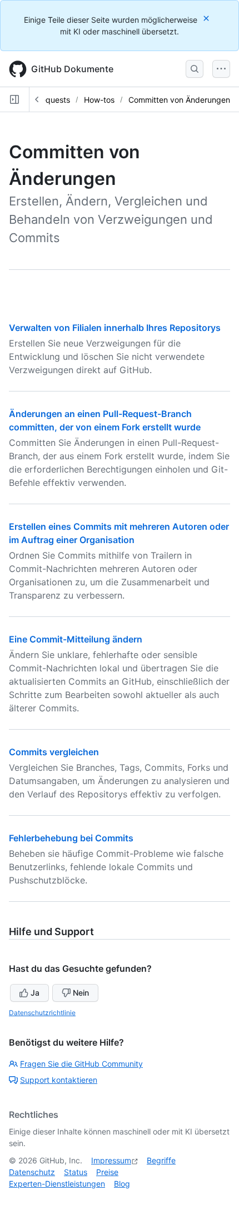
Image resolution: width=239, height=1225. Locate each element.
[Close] (207, 18)
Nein (81, 992)
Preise (107, 1172)
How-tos (99, 99)
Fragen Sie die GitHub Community (81, 1063)
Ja (35, 992)
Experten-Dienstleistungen (57, 1183)
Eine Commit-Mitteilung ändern (75, 639)
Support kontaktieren (58, 1080)
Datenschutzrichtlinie (42, 1012)
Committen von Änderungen (179, 99)
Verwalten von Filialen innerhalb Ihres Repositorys (115, 327)
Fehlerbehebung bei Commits (71, 838)
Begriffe (161, 1160)
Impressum (111, 1160)
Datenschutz (32, 1172)
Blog (122, 1183)
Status (75, 1172)
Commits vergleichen (54, 751)
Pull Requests (45, 99)
